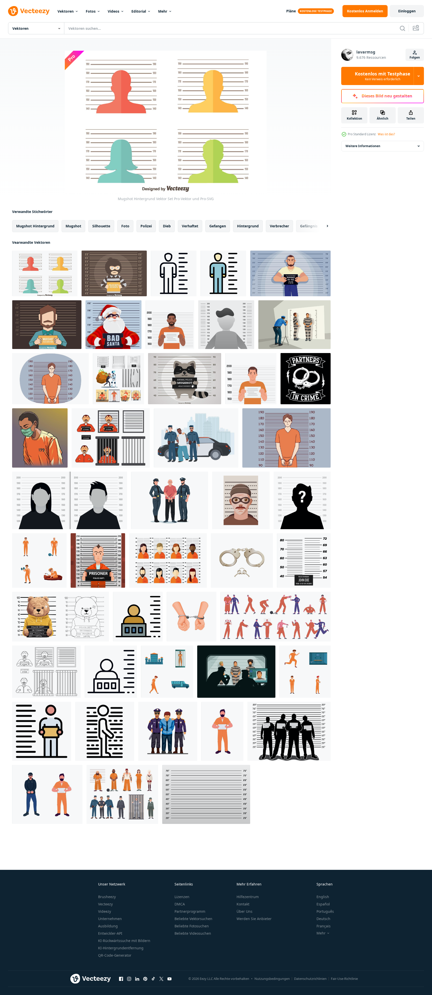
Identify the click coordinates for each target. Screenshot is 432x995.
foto (125, 226)
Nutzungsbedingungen (272, 978)
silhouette (101, 226)
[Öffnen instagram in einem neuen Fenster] (129, 979)
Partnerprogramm (190, 911)
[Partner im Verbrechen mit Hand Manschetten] (305, 378)
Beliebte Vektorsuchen (193, 918)
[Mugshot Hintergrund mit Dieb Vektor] (114, 273)
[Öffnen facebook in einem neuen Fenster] (121, 979)
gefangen (217, 226)
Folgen (415, 57)
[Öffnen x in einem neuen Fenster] (161, 979)
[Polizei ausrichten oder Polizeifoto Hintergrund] (206, 794)
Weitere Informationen (362, 146)
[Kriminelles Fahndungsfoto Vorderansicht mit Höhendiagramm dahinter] (98, 560)
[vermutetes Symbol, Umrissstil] (173, 273)
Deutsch (323, 918)
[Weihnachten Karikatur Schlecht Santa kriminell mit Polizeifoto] (113, 324)
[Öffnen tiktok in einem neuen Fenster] (153, 979)
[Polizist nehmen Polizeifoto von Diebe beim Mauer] (294, 324)
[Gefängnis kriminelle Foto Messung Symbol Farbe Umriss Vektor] (41, 731)
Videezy (104, 911)
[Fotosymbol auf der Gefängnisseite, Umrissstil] (104, 731)
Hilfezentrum (248, 896)
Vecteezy (105, 904)
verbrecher (279, 226)
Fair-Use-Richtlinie (344, 978)
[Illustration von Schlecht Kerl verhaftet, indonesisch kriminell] (40, 438)
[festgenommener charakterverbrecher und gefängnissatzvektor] (118, 378)
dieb (167, 226)
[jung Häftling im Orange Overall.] (170, 324)
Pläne (291, 11)
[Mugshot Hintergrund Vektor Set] (44, 273)
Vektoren (65, 11)
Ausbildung (108, 926)
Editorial (138, 11)
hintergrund (248, 226)
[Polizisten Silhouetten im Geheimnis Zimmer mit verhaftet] (236, 672)
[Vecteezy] (28, 11)
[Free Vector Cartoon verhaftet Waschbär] (184, 378)
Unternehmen (110, 918)
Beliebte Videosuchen (193, 933)
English (322, 896)
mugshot (73, 226)
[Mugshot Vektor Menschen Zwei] (168, 560)
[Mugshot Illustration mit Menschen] (289, 731)
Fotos (91, 11)
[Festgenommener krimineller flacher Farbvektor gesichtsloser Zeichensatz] (47, 794)
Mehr (162, 11)
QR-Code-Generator (114, 955)
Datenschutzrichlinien (310, 978)
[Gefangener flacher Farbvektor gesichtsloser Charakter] (222, 731)
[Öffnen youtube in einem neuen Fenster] (169, 979)
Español (323, 904)
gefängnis (309, 226)
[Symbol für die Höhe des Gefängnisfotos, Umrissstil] (111, 672)
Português (325, 911)
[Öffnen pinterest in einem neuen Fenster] (145, 979)
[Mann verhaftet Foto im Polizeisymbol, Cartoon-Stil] (241, 500)
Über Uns (244, 911)
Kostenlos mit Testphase (382, 76)
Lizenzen (182, 896)
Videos (113, 11)
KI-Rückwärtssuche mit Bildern (124, 940)
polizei (146, 226)
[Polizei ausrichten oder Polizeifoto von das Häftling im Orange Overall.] (250, 378)
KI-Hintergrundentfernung (120, 948)
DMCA (180, 904)
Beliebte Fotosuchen (192, 926)
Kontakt (243, 904)
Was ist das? (386, 134)
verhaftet (190, 226)
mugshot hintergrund (35, 226)
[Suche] (402, 28)
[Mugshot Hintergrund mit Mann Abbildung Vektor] (46, 324)
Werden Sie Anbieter (254, 918)
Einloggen (407, 11)
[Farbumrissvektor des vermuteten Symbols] (223, 273)
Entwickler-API (110, 933)
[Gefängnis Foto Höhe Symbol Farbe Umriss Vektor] (138, 616)
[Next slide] (323, 226)
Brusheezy (107, 896)
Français (323, 926)
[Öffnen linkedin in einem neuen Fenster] (137, 979)
